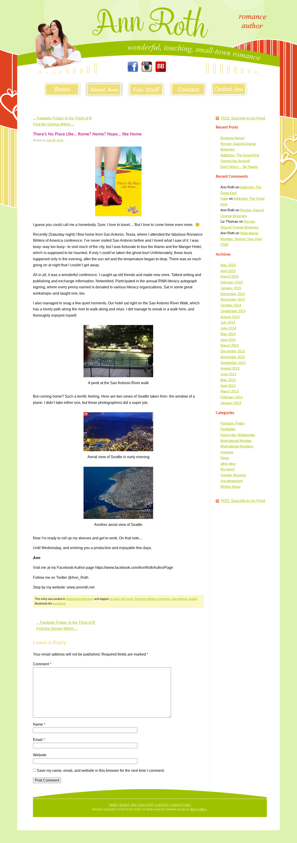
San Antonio (179, 599)
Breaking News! (232, 138)
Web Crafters (198, 809)
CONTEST (162, 805)
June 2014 (228, 328)
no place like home (121, 599)
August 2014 (229, 317)
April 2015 (228, 271)
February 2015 (231, 282)
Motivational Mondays (80, 599)
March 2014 (229, 345)
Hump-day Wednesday (237, 435)
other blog (227, 464)
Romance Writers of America (152, 599)
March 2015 (229, 276)
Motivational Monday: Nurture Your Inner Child (241, 239)
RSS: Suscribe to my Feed (243, 118)
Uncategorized (231, 481)
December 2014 (232, 294)
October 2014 (230, 305)
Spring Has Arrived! (235, 161)
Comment (42, 664)
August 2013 (229, 368)
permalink (59, 603)
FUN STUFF (145, 805)
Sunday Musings (233, 475)
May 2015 (228, 265)
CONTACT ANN (180, 805)
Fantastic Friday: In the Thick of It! (62, 118)
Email (39, 740)
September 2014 (232, 311)
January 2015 (230, 288)
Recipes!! (227, 469)
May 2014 (228, 334)
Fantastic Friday (232, 423)
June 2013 (228, 374)
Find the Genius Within (53, 124)
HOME (113, 805)
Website (39, 755)
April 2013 (228, 386)
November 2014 (232, 299)
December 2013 (232, 351)
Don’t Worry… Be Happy (239, 167)
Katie (224, 198)
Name (39, 724)
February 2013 (231, 397)
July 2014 (227, 322)
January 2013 (230, 403)
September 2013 (232, 363)
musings (226, 452)
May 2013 (228, 380)
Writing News (230, 487)
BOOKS (124, 805)
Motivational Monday (236, 441)
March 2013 (229, 391)
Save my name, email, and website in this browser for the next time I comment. (101, 770)
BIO (133, 805)
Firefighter (228, 429)
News (224, 458)
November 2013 (232, 357)
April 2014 (228, 340)
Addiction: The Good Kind (239, 155)
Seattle (192, 599)
